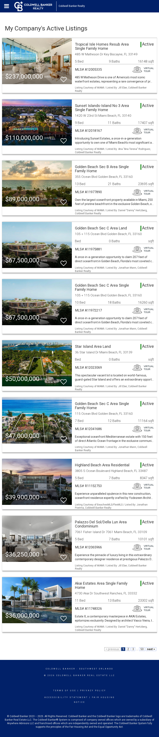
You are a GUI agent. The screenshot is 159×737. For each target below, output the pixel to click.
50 (142, 649)
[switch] (63, 77)
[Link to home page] (35, 6)
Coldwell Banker (60, 669)
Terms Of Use (64, 691)
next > (151, 649)
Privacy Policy (93, 691)
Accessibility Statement (66, 697)
